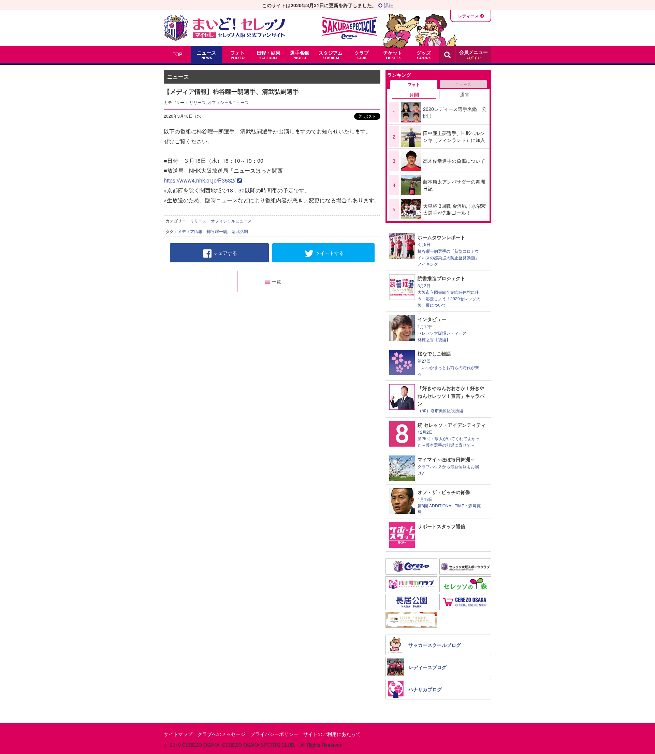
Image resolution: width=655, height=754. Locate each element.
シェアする (225, 252)
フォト (414, 84)
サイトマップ (178, 733)
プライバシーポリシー (274, 733)
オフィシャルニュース (228, 102)
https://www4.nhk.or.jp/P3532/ (199, 180)
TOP (177, 54)
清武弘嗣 (240, 231)
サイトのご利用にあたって (332, 733)
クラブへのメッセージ (221, 733)
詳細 (387, 5)
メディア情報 (190, 231)
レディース (468, 16)
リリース (197, 102)
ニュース (463, 84)
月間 (414, 94)
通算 (464, 94)
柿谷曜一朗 (217, 231)
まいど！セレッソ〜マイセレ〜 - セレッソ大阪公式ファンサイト (224, 28)
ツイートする (329, 252)
